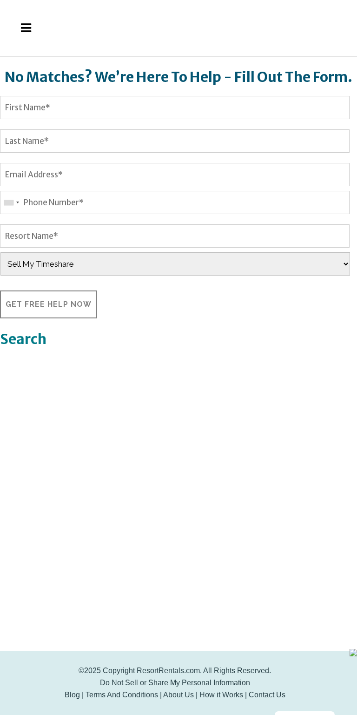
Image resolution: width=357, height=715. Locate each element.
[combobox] (11, 202)
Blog (72, 695)
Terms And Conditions (122, 695)
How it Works (221, 695)
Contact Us (267, 695)
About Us (178, 695)
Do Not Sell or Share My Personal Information (175, 683)
